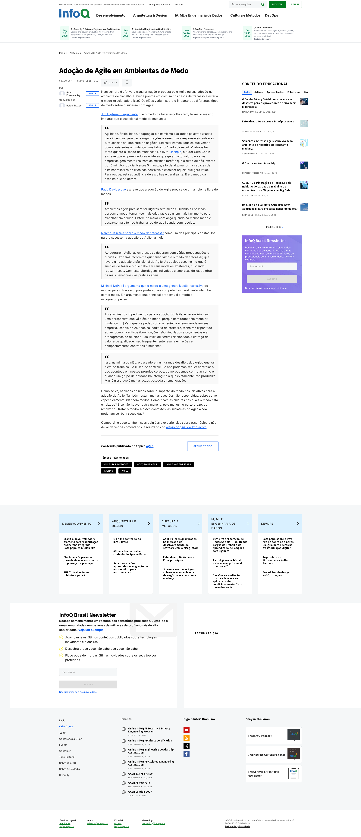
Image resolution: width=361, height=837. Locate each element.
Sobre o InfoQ (67, 762)
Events (63, 744)
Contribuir (65, 750)
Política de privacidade (237, 826)
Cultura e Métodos (245, 15)
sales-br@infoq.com (97, 823)
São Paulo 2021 (253, 692)
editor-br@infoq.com (121, 825)
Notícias (74, 53)
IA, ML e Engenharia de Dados (199, 15)
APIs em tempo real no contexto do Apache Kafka (129, 553)
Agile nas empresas (178, 464)
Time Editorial (67, 756)
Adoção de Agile (147, 464)
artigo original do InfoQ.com (186, 427)
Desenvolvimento (110, 15)
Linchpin (175, 152)
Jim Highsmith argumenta (119, 114)
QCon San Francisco (140, 773)
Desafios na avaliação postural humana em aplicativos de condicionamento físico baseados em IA (228, 581)
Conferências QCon (70, 738)
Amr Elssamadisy (73, 94)
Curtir (113, 82)
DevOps (271, 15)
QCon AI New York (139, 782)
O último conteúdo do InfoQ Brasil (127, 540)
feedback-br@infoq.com (66, 825)
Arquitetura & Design (150, 15)
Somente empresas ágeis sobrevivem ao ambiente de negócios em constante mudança (267, 145)
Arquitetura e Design (124, 524)
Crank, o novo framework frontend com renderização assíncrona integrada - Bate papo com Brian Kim (81, 543)
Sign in (295, 4)
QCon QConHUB (221, 641)
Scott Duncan (250, 131)
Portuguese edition (158, 4)
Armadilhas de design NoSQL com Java (276, 574)
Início (62, 53)
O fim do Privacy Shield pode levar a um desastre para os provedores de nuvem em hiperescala (269, 103)
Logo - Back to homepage (74, 13)
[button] (272, 279)
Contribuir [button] (179, 4)
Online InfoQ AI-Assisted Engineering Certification (151, 763)
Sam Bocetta (250, 215)
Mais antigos (273, 227)
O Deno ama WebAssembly (258, 163)
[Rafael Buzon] (62, 105)
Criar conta (66, 726)
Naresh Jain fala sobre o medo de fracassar (132, 233)
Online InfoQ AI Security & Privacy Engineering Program (149, 730)
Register (277, 4)
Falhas (108, 471)
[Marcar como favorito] (127, 83)
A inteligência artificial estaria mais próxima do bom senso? (228, 563)
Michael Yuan (250, 173)
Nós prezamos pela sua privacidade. (266, 288)
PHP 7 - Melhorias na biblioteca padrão (76, 574)
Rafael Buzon (74, 105)
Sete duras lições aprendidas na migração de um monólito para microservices (130, 568)
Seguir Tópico (202, 446)
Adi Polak (248, 195)
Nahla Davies (250, 112)
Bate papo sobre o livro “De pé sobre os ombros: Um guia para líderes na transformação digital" (278, 543)
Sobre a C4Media (69, 768)
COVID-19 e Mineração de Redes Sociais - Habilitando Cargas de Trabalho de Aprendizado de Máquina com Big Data (267, 186)
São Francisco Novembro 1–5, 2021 (265, 696)
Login (62, 732)
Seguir (93, 93)
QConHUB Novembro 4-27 (210, 692)
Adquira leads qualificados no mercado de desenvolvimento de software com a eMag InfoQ (180, 543)
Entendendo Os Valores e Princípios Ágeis (268, 121)
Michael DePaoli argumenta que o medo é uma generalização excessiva (152, 286)
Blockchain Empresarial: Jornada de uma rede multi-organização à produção (81, 560)
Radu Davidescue (113, 189)
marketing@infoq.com (153, 823)
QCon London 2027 (140, 791)
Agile (149, 446)
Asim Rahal (249, 153)
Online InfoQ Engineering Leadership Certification (151, 751)
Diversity (64, 774)
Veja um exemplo (91, 630)
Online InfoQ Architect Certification (150, 740)
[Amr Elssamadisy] (62, 93)
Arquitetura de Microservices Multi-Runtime (275, 560)
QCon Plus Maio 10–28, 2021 (211, 696)
